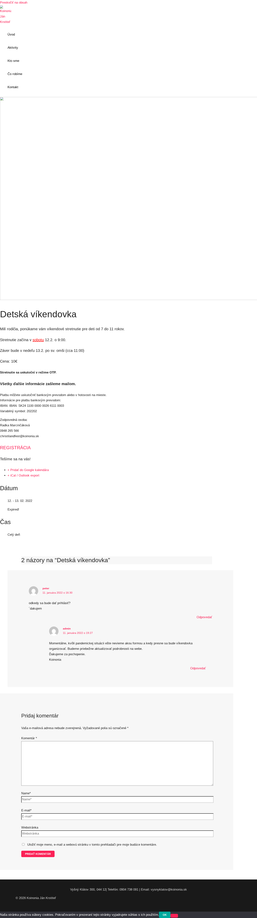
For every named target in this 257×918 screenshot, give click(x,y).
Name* (26, 793)
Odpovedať (204, 617)
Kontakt (13, 87)
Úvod (11, 34)
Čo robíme (15, 74)
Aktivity (13, 47)
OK (165, 914)
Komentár (29, 738)
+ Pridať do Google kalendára (28, 470)
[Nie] (174, 916)
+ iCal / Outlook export (23, 475)
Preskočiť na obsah (13, 2)
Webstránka (29, 827)
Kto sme (13, 61)
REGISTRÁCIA (15, 447)
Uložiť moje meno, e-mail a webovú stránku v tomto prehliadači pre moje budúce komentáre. (92, 844)
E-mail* (26, 810)
